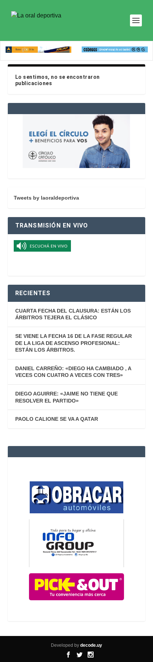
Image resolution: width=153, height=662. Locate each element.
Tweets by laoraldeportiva (46, 198)
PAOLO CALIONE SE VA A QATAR (56, 419)
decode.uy (91, 645)
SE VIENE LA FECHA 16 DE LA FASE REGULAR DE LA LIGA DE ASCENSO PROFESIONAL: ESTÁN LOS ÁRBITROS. (73, 343)
